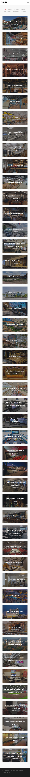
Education (23, 9)
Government (16, 11)
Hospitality (23, 11)
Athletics (10, 9)
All (5, 9)
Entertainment (7, 11)
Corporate (16, 9)
